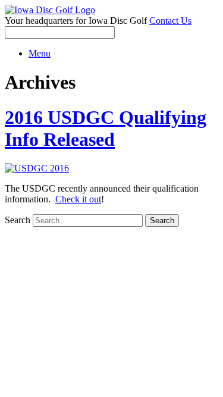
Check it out (78, 199)
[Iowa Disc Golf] (50, 10)
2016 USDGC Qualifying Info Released (105, 128)
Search (17, 220)
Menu (40, 53)
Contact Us (170, 20)
